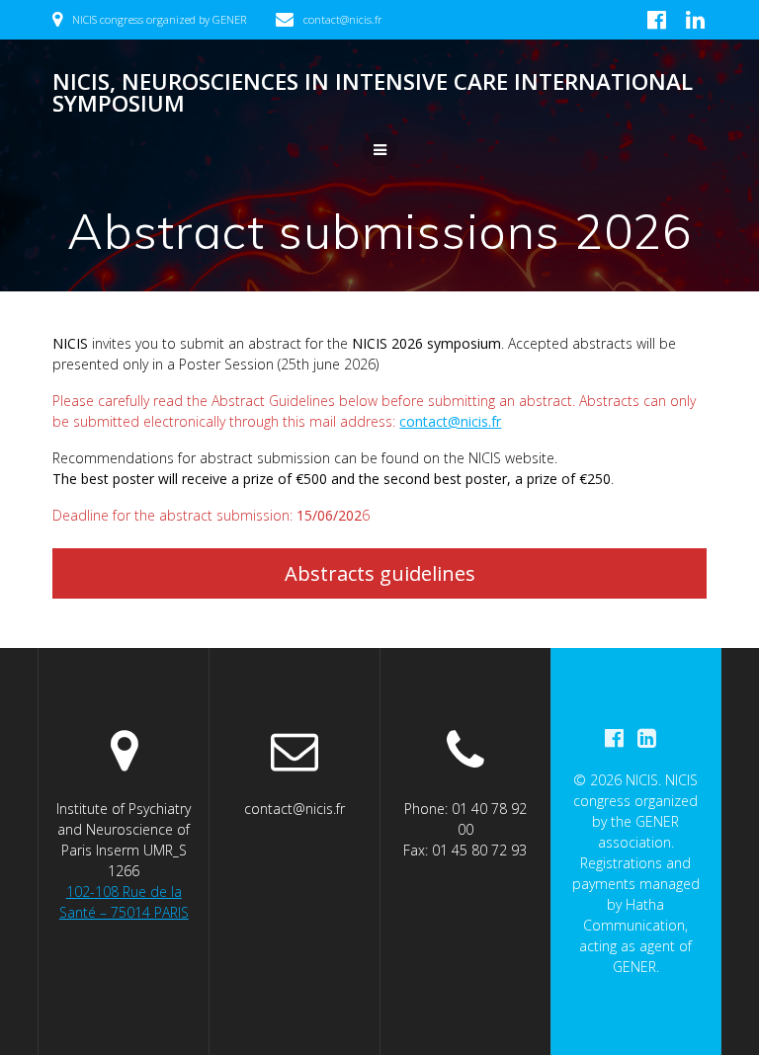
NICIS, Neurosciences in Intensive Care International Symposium (372, 93)
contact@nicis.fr (450, 421)
